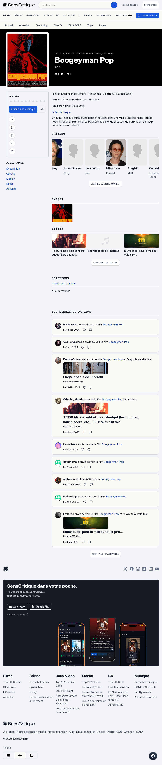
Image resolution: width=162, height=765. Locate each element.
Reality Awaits (142, 692)
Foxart (67, 513)
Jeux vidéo (65, 676)
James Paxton (72, 168)
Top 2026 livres (91, 682)
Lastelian (69, 444)
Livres (87, 676)
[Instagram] (138, 569)
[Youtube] (157, 569)
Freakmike (69, 324)
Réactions (60, 278)
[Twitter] (125, 569)
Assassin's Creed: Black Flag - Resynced (66, 699)
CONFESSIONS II (145, 687)
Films (71, 53)
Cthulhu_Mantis (73, 399)
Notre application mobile (31, 731)
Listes (57, 228)
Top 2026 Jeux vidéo (65, 683)
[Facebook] (132, 569)
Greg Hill (133, 168)
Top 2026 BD (116, 682)
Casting (58, 133)
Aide (71, 731)
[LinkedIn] (151, 569)
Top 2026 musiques (146, 682)
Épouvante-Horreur (86, 53)
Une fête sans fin (118, 687)
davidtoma (70, 461)
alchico (67, 479)
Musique (141, 676)
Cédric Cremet (72, 341)
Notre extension (57, 731)
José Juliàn (92, 168)
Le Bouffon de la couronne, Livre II (93, 694)
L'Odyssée (9, 692)
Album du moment (145, 697)
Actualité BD (115, 704)
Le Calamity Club (92, 687)
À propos (9, 731)
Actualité (8, 697)
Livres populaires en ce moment (94, 702)
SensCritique (61, 53)
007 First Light (64, 690)
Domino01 (69, 359)
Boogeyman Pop (105, 53)
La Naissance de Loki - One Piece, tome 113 (118, 696)
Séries (34, 676)
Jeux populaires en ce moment (67, 710)
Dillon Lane (113, 168)
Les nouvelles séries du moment (41, 699)
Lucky (33, 692)
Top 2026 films (12, 682)
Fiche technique (61, 112)
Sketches (94, 99)
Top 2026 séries (39, 682)
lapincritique (71, 496)
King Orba (155, 168)
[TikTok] (144, 569)
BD (110, 676)
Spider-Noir (36, 687)
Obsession (9, 687)
